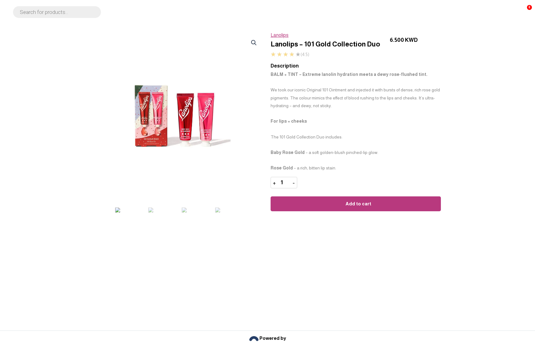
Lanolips (280, 35)
